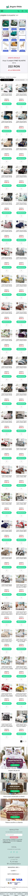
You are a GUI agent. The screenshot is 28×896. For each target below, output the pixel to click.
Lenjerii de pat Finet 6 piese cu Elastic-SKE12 (21, 421)
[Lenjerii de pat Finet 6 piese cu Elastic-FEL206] (21, 197)
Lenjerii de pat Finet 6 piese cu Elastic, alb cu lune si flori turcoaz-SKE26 (7, 667)
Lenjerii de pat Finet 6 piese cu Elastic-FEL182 (6, 149)
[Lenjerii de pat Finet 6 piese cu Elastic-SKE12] (21, 415)
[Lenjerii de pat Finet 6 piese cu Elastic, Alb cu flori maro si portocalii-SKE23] (21, 606)
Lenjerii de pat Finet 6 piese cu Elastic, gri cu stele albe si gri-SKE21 (21, 585)
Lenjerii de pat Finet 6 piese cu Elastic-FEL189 (6, 176)
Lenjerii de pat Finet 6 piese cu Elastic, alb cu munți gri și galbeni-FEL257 (21, 725)
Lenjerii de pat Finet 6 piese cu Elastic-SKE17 (7, 558)
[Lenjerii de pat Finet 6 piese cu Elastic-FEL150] (21, 88)
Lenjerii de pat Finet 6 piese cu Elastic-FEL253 (6, 421)
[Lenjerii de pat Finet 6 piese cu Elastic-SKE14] (7, 524)
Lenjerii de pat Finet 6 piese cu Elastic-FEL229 (21, 312)
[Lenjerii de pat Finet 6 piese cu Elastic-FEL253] (7, 415)
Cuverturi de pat (12, 893)
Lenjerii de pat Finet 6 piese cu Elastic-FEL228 (6, 312)
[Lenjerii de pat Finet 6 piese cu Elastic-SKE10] (7, 442)
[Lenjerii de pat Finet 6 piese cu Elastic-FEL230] (7, 333)
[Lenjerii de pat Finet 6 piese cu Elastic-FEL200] (7, 197)
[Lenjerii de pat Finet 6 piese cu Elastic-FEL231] (21, 333)
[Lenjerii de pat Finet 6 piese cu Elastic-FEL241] (21, 360)
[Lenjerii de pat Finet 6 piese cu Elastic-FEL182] (7, 142)
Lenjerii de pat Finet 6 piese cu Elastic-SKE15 (21, 530)
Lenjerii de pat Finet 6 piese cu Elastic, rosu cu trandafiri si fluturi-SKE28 (7, 694)
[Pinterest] (14, 852)
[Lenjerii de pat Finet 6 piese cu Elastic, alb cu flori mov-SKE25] (21, 633)
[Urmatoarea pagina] (26, 741)
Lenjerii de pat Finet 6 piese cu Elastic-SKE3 (21, 476)
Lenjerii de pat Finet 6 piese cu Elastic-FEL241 (21, 367)
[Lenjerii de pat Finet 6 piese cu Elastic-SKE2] (7, 496)
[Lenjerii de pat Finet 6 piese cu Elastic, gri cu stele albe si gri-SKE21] (21, 578)
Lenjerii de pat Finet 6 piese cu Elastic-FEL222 (6, 258)
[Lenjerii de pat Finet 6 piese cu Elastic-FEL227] (21, 278)
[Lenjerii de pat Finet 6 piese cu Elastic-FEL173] (21, 115)
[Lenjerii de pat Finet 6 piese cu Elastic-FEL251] (21, 387)
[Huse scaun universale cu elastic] (14, 784)
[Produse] (2, 11)
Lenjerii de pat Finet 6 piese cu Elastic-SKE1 (21, 503)
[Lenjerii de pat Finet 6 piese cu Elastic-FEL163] (7, 115)
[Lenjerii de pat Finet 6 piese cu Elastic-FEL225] (21, 251)
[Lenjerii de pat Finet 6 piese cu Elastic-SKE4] (7, 469)
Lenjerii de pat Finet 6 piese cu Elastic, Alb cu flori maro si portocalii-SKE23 (21, 613)
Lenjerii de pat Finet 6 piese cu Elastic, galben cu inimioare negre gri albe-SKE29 (21, 694)
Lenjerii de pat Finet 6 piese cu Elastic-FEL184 (21, 149)
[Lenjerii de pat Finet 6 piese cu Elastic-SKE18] (21, 551)
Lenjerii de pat (1, 893)
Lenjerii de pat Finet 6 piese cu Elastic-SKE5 (21, 449)
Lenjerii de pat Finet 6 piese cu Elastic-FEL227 (21, 285)
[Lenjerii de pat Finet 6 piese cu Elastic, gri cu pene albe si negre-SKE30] (7, 716)
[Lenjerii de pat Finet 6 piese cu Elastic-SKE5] (21, 442)
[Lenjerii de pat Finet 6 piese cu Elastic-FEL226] (7, 278)
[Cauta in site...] (26, 11)
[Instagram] (17, 852)
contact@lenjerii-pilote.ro (15, 863)
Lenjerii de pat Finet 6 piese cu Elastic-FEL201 (6, 94)
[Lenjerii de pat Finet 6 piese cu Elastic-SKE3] (21, 469)
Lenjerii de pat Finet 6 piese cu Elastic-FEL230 (6, 340)
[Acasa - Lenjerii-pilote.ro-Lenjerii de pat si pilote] (14, 7)
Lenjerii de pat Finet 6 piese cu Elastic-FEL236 (6, 367)
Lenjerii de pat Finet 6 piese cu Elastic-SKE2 (7, 503)
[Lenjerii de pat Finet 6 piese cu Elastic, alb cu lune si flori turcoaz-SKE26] (7, 660)
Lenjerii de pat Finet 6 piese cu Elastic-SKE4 (7, 476)
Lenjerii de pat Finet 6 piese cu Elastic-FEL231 (21, 340)
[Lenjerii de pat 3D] (14, 758)
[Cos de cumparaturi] (22, 11)
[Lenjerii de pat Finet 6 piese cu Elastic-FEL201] (7, 88)
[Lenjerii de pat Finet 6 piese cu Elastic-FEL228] (7, 306)
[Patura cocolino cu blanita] (14, 810)
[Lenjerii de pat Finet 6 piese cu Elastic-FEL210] (7, 224)
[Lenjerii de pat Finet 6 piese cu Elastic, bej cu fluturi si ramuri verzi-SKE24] (7, 633)
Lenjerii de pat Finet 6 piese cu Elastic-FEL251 (21, 394)
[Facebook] (11, 852)
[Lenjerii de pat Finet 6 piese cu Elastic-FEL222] (7, 251)
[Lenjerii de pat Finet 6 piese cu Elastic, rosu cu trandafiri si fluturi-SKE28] (7, 687)
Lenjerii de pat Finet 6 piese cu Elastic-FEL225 (21, 258)
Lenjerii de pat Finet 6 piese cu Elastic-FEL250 (6, 394)
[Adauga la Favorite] (6, 107)
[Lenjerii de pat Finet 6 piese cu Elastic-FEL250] (7, 387)
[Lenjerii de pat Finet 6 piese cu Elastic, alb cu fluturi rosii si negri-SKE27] (21, 660)
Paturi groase (26, 893)
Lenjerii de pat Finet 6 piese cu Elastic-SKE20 (7, 585)
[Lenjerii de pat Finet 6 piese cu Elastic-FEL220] (21, 224)
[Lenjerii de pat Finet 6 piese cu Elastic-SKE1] (21, 496)
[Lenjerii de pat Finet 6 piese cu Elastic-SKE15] (21, 524)
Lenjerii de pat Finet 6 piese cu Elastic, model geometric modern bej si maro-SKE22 (6, 613)
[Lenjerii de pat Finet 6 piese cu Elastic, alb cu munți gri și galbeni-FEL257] (21, 716)
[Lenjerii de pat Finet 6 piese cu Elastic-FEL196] (21, 169)
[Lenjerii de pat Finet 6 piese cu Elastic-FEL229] (21, 306)
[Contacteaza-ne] (18, 11)
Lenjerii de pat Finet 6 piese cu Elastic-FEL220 (21, 231)
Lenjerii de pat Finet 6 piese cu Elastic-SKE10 (7, 449)
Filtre (7, 80)
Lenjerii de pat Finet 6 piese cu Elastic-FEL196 (21, 176)
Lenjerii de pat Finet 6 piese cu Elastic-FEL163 (6, 122)
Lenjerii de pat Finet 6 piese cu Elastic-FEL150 (21, 94)
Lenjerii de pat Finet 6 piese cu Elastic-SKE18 (21, 558)
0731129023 (15, 861)
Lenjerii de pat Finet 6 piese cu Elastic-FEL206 (21, 203)
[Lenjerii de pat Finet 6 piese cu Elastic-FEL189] (7, 169)
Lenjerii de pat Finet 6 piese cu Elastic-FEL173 (21, 122)
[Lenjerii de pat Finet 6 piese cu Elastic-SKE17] (7, 551)
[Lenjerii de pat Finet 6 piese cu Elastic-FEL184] (21, 142)
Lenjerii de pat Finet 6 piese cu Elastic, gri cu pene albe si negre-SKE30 (6, 725)
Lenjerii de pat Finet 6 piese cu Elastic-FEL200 (6, 203)
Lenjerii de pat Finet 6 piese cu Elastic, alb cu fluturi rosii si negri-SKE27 (21, 667)
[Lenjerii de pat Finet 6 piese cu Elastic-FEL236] (7, 360)
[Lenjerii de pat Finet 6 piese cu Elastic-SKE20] (7, 578)
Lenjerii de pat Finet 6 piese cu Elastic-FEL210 (6, 231)
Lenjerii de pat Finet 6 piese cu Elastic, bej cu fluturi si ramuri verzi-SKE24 (6, 640)
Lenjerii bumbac (20, 893)
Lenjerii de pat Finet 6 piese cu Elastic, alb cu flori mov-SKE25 (21, 640)
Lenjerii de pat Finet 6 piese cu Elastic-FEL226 (6, 285)
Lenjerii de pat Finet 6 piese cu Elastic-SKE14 (7, 530)
